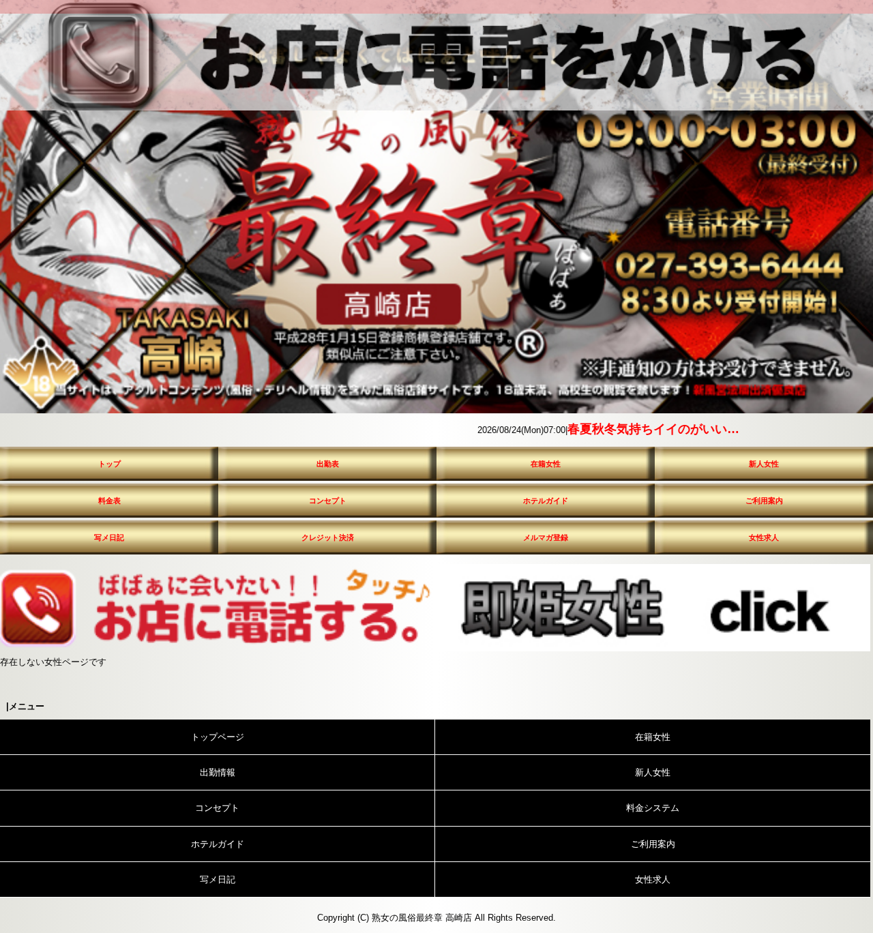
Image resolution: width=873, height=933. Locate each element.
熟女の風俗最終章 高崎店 (422, 918)
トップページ (217, 737)
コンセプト (327, 501)
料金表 (109, 501)
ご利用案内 (764, 501)
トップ (109, 464)
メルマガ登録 (545, 537)
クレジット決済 (327, 537)
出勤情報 (217, 772)
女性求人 (764, 537)
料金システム (652, 808)
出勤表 (327, 464)
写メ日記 (109, 537)
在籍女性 (546, 464)
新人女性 (764, 464)
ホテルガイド (545, 501)
